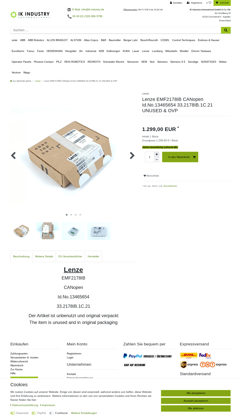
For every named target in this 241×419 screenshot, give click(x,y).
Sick (152, 61)
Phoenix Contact (43, 61)
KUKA (126, 51)
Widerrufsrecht (19, 361)
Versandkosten (170, 186)
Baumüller (115, 40)
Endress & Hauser (209, 40)
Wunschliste (152, 175)
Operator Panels (21, 61)
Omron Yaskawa (201, 51)
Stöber (223, 61)
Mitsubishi (171, 51)
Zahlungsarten (19, 353)
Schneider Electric (113, 61)
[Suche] (226, 30)
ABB (22, 40)
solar (15, 40)
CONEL (165, 40)
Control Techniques (183, 40)
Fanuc (30, 51)
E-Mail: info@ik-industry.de (88, 9)
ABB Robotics (36, 40)
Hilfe (13, 373)
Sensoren (133, 61)
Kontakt (71, 374)
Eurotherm (18, 51)
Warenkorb (16, 365)
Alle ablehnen (196, 408)
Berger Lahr (131, 40)
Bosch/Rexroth (149, 40)
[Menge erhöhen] (156, 154)
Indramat (90, 51)
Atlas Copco (91, 40)
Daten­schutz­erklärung (25, 405)
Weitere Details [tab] (44, 256)
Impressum (48, 405)
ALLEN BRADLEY (57, 40)
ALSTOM (75, 40)
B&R (103, 40)
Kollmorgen (113, 51)
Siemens (162, 61)
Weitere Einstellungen (84, 412)
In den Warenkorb (179, 156)
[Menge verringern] (156, 159)
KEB (101, 51)
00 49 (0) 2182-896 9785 (87, 16)
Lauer (135, 51)
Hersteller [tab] (93, 256)
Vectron (16, 72)
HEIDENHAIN (55, 51)
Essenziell (22, 412)
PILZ (59, 61)
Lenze (145, 51)
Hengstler (71, 51)
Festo (40, 51)
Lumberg (157, 51)
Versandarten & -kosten (24, 357)
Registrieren (74, 353)
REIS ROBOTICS (74, 61)
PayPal (41, 412)
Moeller (184, 51)
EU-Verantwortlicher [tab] (70, 256)
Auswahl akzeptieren (196, 400)
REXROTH (94, 61)
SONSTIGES (208, 61)
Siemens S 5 (177, 61)
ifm (81, 51)
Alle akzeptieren (195, 393)
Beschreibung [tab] (21, 256)
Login (70, 357)
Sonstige (193, 61)
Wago (26, 72)
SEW (144, 61)
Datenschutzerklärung (80, 377)
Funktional (61, 412)
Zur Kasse (16, 369)
